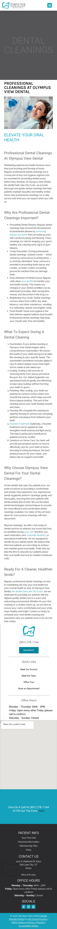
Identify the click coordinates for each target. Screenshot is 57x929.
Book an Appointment (28, 688)
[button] (49, 5)
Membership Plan (28, 846)
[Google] (33, 907)
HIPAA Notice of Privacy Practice (28, 922)
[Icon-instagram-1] (28, 907)
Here (41, 811)
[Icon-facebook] (24, 907)
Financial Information (28, 842)
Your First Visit (28, 838)
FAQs (28, 850)
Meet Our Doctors (28, 669)
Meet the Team (29, 676)
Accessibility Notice (28, 926)
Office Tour (29, 682)
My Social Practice (37, 919)
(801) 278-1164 (28, 642)
